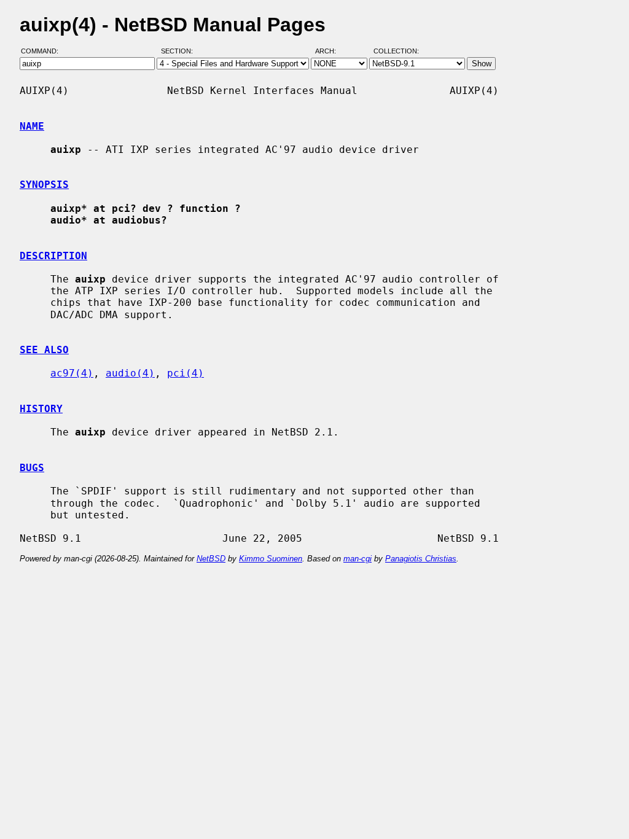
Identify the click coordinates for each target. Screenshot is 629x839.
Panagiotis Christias (420, 558)
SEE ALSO (44, 350)
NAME (32, 126)
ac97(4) (71, 373)
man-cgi (357, 558)
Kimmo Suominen (270, 558)
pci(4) (185, 373)
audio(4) (130, 373)
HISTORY (41, 409)
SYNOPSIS (44, 184)
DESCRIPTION (53, 256)
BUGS (32, 468)
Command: (43, 51)
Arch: (331, 51)
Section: (179, 51)
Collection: (396, 51)
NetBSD (211, 558)
